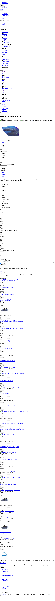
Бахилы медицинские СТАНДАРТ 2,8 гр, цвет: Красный (7, 354)
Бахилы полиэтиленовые (5, 32)
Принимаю (2, 566)
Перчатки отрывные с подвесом (6, 62)
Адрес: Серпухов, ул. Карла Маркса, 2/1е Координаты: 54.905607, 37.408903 (7, 591)
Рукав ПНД (3, 57)
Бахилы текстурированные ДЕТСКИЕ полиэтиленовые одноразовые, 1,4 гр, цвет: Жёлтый (12, 429)
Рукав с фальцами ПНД (5, 58)
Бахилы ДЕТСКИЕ (4, 38)
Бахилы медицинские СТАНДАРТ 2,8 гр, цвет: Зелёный (7, 361)
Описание (3, 172)
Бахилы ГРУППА (4, 39)
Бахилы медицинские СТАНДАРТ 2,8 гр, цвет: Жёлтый (7, 348)
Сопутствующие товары (5, 16)
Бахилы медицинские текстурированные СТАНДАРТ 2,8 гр (8, 471)
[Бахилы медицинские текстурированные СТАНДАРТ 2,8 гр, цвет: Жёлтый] (10, 477)
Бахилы (1, 273)
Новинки (3, 93)
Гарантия (3, 76)
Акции (3, 92)
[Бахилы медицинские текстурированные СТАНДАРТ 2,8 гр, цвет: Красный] (10, 490)
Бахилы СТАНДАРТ (4, 35)
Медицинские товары (4, 17)
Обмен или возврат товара (5, 77)
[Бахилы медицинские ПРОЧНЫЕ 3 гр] (5, 392)
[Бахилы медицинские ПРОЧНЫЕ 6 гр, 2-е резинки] (7, 380)
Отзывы (3, 173)
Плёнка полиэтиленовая (5, 52)
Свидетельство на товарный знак (6, 100)
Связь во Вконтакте (4, 576)
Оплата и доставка (4, 2)
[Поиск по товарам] (8, 20)
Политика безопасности (5, 3)
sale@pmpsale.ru (4, 25)
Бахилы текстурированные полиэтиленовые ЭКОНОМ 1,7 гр (8, 504)
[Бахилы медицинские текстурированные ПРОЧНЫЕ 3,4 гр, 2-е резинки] (9, 446)
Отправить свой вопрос (3, 264)
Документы (3, 101)
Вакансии (3, 80)
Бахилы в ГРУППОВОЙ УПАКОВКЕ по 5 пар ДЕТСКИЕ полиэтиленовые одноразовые (11, 328)
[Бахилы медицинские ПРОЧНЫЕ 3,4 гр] (5, 340)
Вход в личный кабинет (5, 7)
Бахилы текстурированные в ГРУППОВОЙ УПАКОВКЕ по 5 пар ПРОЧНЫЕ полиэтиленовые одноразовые (14, 406)
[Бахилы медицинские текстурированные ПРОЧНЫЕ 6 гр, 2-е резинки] (9, 465)
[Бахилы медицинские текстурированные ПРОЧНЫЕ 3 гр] (8, 434)
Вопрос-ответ (3, 174)
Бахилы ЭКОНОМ (4, 34)
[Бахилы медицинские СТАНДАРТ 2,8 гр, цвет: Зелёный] (7, 360)
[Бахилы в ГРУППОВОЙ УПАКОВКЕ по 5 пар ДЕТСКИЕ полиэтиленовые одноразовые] (12, 327)
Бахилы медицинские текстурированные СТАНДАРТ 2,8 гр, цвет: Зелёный (10, 484)
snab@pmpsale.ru (4, 24)
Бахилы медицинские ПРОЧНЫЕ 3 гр (5, 393)
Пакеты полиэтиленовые (5, 14)
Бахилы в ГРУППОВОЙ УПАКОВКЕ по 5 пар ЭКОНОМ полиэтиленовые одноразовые (11, 321)
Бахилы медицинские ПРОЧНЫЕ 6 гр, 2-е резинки (6, 381)
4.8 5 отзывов (2, 118)
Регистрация (3, 8)
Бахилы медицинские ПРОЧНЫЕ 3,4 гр (5, 341)
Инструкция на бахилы (3, 271)
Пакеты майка (3, 581)
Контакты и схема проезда (5, 571)
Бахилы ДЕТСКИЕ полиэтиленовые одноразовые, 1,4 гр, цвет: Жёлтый (9, 387)
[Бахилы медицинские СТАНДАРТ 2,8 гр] (5, 299)
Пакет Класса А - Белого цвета (6, 42)
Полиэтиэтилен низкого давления (6, 65)
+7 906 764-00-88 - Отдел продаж (6, 585)
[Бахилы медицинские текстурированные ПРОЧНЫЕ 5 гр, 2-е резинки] (9, 458)
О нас (2, 73)
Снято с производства (4, 111)
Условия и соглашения (5, 85)
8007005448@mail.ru (3, 21)
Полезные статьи (4, 99)
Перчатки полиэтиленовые (5, 15)
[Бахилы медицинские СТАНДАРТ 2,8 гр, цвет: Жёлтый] (7, 347)
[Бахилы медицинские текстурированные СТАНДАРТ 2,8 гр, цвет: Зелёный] (10, 483)
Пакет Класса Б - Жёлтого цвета (6, 43)
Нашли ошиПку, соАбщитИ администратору (7, 575)
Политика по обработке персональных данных (8, 88)
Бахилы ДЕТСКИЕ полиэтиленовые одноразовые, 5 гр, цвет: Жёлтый (9, 280)
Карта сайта (3, 572)
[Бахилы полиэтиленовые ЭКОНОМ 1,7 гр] (4, 314)
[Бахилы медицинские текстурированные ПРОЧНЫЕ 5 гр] (8, 452)
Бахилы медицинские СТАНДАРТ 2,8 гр (5, 300)
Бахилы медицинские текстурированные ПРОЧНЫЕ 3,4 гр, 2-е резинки (9, 447)
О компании (3, 71)
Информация (2, 567)
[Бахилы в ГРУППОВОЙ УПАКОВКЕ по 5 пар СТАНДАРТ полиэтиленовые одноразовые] (12, 373)
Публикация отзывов (4, 81)
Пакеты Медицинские (4, 13)
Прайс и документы (4, 582)
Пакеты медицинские (4, 579)
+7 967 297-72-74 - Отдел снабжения (6, 23)
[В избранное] (0, 298)
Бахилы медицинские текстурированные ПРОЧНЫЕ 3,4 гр (7, 440)
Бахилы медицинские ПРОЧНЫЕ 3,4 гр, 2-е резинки (7, 294)
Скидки (3, 90)
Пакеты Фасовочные (4, 50)
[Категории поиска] (0, 103)
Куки (2, 84)
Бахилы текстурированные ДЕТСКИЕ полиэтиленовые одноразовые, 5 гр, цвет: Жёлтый (11, 423)
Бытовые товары (4, 109)
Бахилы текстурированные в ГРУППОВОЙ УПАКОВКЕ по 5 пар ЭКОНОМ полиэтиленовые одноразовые (14, 417)
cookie (8, 565)
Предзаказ (3, 18)
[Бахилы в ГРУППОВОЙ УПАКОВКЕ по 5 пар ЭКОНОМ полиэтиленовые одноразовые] (12, 320)
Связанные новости (4, 175)
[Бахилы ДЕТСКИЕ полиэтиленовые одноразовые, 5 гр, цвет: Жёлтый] (9, 279)
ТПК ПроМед (3, 142)
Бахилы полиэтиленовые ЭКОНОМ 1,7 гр (5, 532)
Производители (4, 68)
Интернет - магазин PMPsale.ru (4, 594)
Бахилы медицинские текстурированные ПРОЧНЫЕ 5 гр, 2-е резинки (9, 459)
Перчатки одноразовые (5, 580)
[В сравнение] (1, 298)
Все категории (4, 12)
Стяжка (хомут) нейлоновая (5, 66)
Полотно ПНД (4, 54)
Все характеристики (4, 159)
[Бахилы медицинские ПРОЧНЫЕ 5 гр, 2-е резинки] (7, 286)
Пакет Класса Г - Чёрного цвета (6, 46)
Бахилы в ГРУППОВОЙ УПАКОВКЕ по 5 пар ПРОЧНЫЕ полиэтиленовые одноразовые (11, 367)
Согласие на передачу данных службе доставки (8, 89)
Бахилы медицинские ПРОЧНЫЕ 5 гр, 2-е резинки (6, 287)
